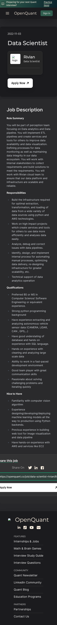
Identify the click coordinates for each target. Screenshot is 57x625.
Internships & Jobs (26, 541)
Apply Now (18, 83)
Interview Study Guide (28, 555)
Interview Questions (27, 562)
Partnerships (22, 609)
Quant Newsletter (26, 575)
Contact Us (21, 616)
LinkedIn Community (27, 582)
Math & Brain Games (27, 548)
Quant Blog (21, 589)
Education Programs (27, 596)
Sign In (46, 13)
